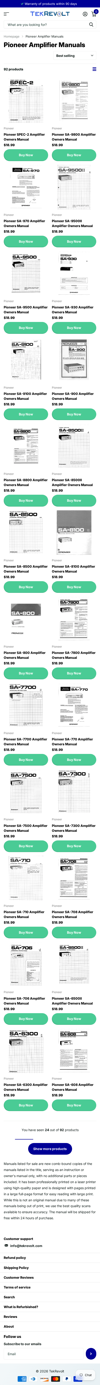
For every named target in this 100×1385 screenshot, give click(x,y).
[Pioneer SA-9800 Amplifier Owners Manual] (74, 100)
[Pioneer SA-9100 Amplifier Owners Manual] (26, 360)
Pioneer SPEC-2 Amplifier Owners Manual (24, 136)
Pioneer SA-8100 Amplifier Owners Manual (73, 568)
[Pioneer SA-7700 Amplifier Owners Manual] (26, 705)
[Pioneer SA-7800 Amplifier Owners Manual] (74, 619)
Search (9, 1297)
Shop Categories (6, 14)
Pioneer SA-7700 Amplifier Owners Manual (25, 741)
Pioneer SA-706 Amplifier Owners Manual (24, 1000)
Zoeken (91, 24)
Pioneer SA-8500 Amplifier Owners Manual (26, 568)
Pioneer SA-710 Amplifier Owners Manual (24, 914)
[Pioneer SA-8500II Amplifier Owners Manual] (74, 446)
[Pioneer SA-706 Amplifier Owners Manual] (26, 964)
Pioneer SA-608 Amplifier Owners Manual (72, 1087)
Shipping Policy (16, 1268)
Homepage (12, 36)
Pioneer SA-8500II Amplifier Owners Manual (72, 482)
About (9, 1326)
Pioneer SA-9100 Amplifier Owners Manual (25, 396)
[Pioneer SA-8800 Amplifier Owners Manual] (26, 446)
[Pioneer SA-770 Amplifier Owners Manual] (74, 705)
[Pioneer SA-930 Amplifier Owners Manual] (74, 273)
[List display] (94, 69)
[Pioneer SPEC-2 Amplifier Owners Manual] (26, 100)
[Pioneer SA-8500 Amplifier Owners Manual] (26, 532)
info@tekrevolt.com (26, 1246)
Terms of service (17, 1287)
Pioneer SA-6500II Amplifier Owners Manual (72, 1000)
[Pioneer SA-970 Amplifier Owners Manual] (26, 187)
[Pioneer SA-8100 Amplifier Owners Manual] (74, 532)
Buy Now (26, 155)
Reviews (10, 1317)
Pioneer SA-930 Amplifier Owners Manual (72, 309)
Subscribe (91, 1354)
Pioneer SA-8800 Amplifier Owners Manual (26, 482)
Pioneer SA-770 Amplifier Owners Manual (72, 741)
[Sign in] (85, 14)
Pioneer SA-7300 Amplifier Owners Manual (74, 828)
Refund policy (15, 1258)
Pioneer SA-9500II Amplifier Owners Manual (72, 223)
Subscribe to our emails (22, 1344)
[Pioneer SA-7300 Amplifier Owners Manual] (74, 791)
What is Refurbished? (21, 1307)
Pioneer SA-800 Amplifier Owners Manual (25, 655)
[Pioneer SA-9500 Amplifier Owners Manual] (26, 273)
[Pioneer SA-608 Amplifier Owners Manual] (74, 1051)
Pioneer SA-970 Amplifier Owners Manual (24, 223)
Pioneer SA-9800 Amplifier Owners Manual (74, 136)
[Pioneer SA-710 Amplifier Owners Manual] (26, 878)
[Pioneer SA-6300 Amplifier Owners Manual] (26, 1051)
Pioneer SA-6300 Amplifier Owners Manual (26, 1087)
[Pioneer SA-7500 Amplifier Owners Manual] (26, 791)
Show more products (50, 1149)
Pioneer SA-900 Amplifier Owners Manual (73, 396)
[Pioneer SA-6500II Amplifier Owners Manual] (74, 964)
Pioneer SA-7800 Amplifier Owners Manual (74, 655)
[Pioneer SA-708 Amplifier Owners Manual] (74, 878)
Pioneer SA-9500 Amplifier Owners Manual (26, 309)
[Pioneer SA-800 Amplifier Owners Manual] (26, 619)
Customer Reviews (19, 1277)
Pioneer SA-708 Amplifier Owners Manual (72, 914)
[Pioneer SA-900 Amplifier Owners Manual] (74, 360)
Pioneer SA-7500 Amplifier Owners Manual (25, 828)
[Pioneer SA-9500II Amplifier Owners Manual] (74, 187)
